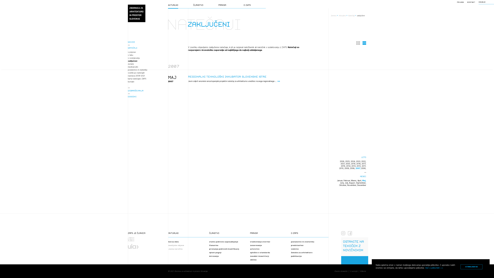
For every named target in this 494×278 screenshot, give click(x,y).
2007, (358, 168)
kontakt (131, 82)
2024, (353, 161)
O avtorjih (354, 271)
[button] (358, 43)
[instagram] (343, 233)
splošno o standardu (260, 252)
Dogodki (132, 96)
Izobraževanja (135, 91)
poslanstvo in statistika (137, 70)
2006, (363, 168)
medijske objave (176, 245)
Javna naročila (175, 249)
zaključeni (132, 61)
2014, (348, 166)
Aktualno (173, 5)
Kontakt (471, 2)
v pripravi (132, 52)
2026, (342, 161)
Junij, (342, 183)
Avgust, (352, 183)
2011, (364, 166)
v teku (130, 55)
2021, (343, 163)
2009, (347, 168)
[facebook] (350, 233)
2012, (359, 166)
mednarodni (133, 67)
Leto (363, 157)
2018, (359, 163)
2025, (348, 161)
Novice (131, 42)
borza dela (173, 242)
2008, (353, 168)
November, (352, 185)
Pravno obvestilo (341, 271)
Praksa (222, 5)
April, (360, 180)
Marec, (354, 180)
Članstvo (198, 5)
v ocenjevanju (134, 58)
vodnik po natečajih (136, 73)
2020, (348, 163)
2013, (354, 166)
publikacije (296, 256)
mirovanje (214, 256)
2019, (353, 163)
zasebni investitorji (259, 256)
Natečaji (132, 48)
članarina (213, 245)
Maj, (364, 180)
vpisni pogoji (215, 252)
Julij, (347, 183)
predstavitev (297, 245)
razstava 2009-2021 (136, 76)
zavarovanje (256, 245)
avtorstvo (254, 249)
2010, (342, 168)
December (361, 185)
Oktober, (343, 185)
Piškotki (363, 271)
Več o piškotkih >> (434, 267)
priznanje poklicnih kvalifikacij (224, 249)
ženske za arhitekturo (301, 252)
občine (253, 260)
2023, (358, 161)
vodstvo (295, 249)
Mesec (363, 176)
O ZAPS (247, 5)
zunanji (131, 64)
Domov (334, 15)
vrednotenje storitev (260, 242)
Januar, (340, 180)
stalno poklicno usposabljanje (223, 242)
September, (361, 183)
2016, (343, 166)
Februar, (347, 180)
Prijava (460, 2)
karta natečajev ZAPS (137, 79)
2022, (363, 161)
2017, (364, 163)
